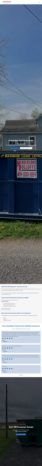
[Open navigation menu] (40, 2)
